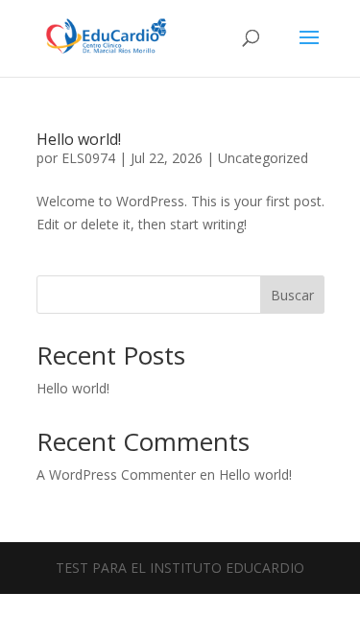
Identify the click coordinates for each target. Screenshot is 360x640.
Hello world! (78, 139)
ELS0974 (88, 158)
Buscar (292, 295)
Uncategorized (263, 158)
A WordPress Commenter (116, 474)
